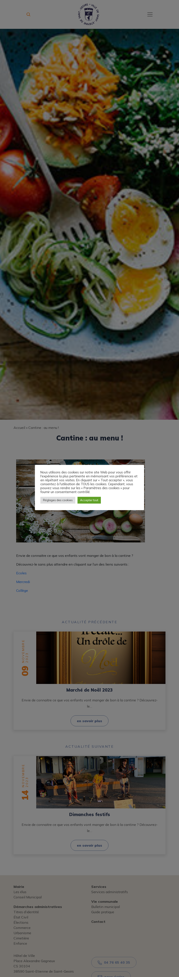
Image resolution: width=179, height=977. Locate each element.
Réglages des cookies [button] (58, 500)
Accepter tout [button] (89, 500)
